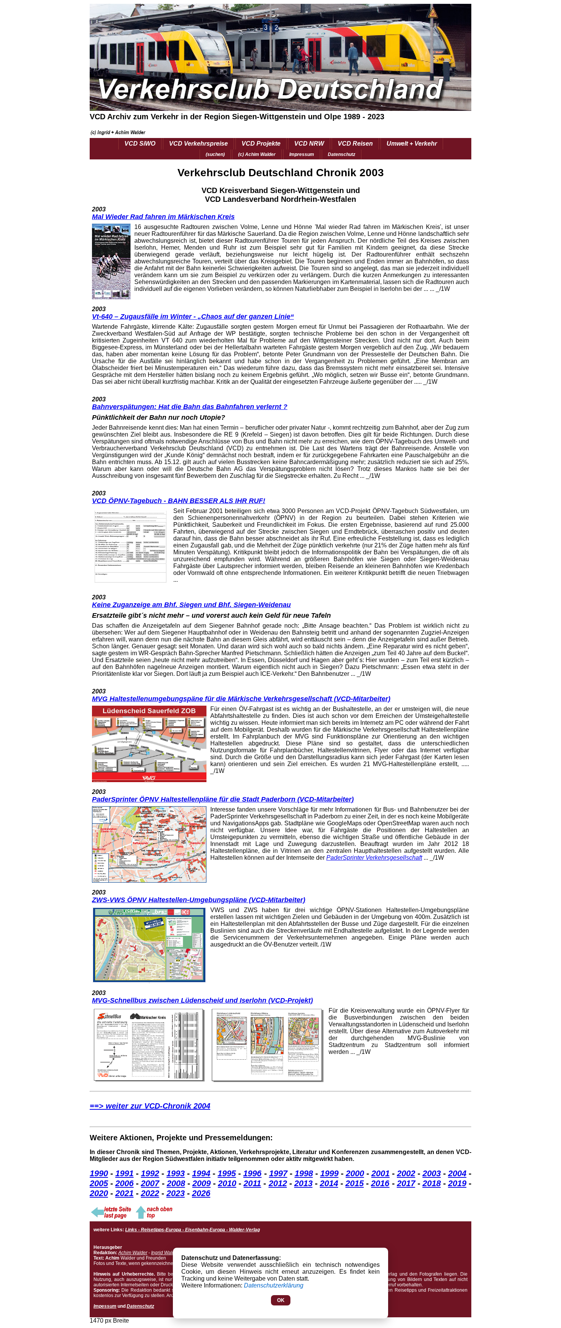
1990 (99, 1173)
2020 (99, 1193)
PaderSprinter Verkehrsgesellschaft (374, 857)
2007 (150, 1183)
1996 (252, 1173)
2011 (252, 1183)
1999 (329, 1173)
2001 (380, 1173)
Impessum (105, 1306)
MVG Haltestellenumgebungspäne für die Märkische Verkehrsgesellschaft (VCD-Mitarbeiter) (241, 699)
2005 (99, 1183)
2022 (150, 1193)
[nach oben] (153, 1217)
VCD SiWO (139, 143)
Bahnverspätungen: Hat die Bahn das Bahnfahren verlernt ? (189, 407)
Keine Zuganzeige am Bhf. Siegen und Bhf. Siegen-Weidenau (191, 605)
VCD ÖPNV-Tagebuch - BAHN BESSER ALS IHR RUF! (178, 501)
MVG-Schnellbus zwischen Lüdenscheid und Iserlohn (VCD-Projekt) (202, 1000)
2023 (175, 1193)
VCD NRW (309, 143)
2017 (406, 1183)
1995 (227, 1173)
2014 (329, 1183)
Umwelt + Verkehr (412, 143)
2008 (176, 1183)
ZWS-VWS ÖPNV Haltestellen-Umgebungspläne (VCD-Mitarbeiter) (198, 900)
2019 (457, 1183)
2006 (124, 1183)
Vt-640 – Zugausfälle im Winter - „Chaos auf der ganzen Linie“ (193, 316)
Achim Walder (132, 1252)
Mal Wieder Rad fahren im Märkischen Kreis (163, 217)
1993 (175, 1173)
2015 (354, 1183)
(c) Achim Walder (257, 154)
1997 (278, 1173)
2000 (355, 1173)
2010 (227, 1183)
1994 (201, 1173)
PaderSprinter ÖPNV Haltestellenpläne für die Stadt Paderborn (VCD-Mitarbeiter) (223, 799)
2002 (406, 1173)
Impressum (301, 154)
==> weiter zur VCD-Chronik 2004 (150, 1106)
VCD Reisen (355, 143)
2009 (201, 1183)
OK (280, 1300)
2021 (124, 1193)
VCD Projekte (261, 143)
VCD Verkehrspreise (198, 143)
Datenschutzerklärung (273, 1285)
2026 (201, 1193)
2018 (431, 1183)
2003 (431, 1173)
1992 (150, 1173)
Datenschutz (341, 154)
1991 (124, 1173)
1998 (304, 1173)
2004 (457, 1173)
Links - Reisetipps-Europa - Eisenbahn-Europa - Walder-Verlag (192, 1229)
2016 (380, 1183)
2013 (303, 1183)
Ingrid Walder (165, 1252)
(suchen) (215, 154)
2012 (278, 1183)
